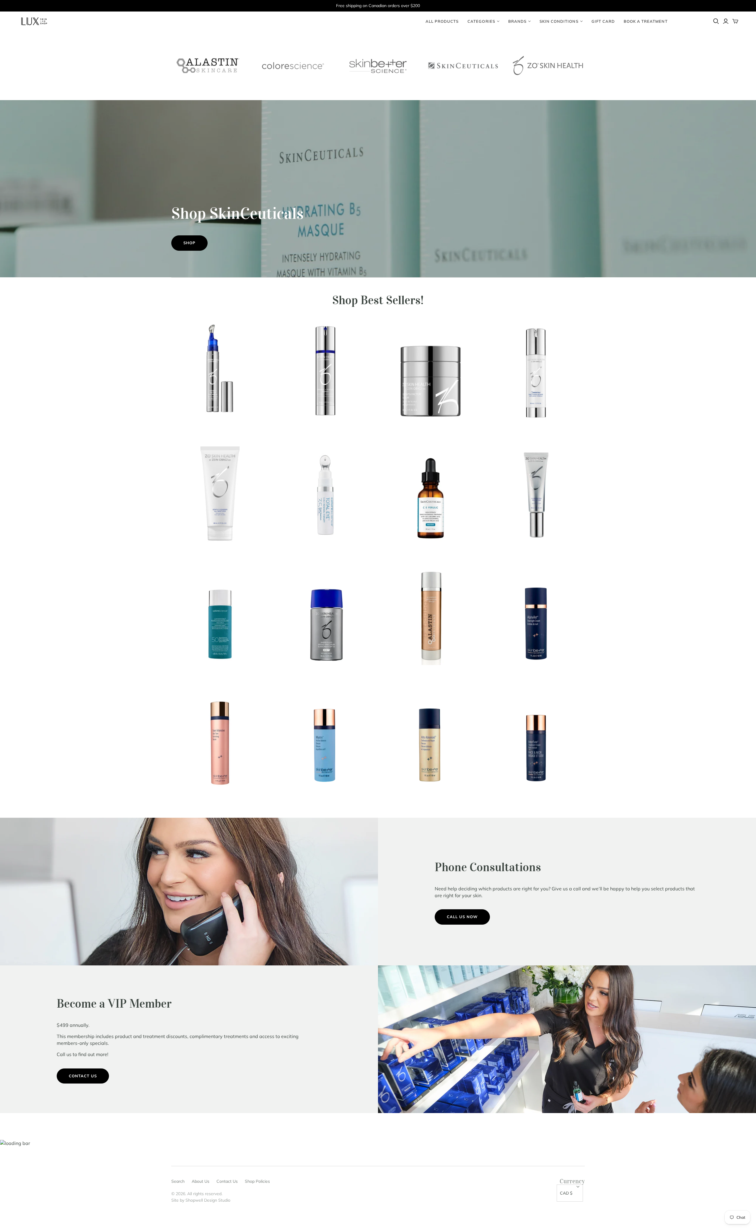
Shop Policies (257, 1181)
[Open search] (716, 21)
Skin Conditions (559, 21)
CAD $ (566, 1193)
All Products (442, 21)
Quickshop (195, 430)
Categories (481, 21)
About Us (200, 1181)
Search (178, 1181)
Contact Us (83, 1075)
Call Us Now (462, 916)
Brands (517, 21)
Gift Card (603, 21)
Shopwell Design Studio (207, 1200)
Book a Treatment (646, 21)
